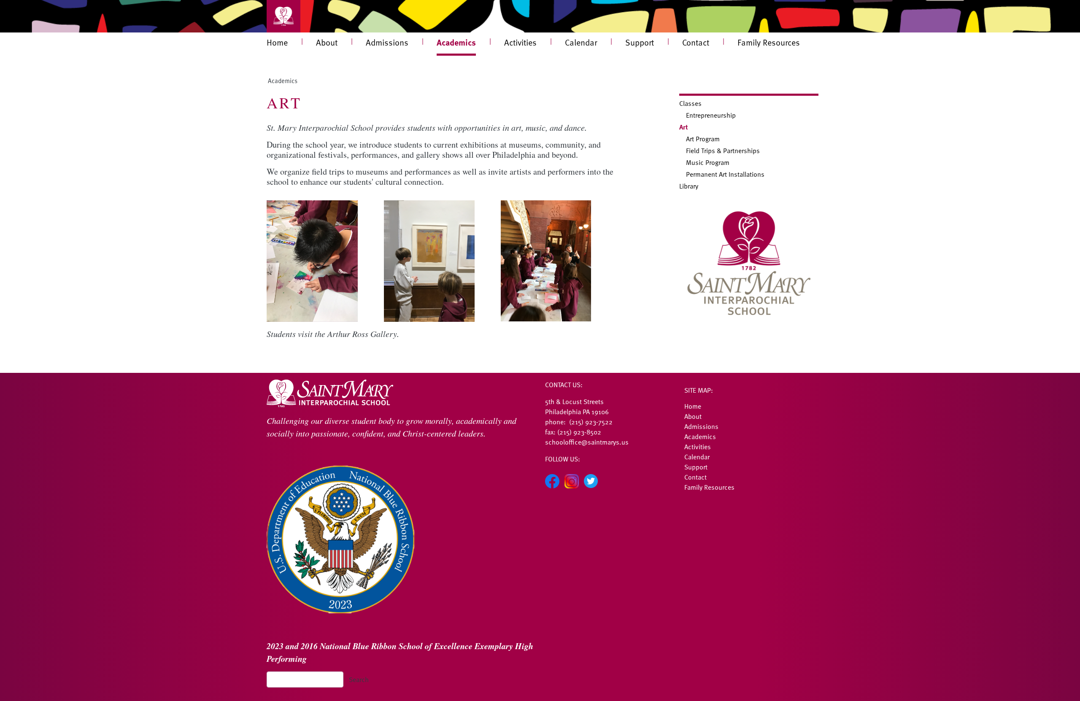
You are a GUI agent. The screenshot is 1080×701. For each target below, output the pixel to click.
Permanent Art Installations (725, 174)
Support (639, 42)
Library (688, 186)
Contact (695, 42)
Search (359, 679)
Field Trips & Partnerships (723, 151)
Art (683, 127)
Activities (520, 42)
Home (277, 42)
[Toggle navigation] (283, 16)
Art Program (703, 139)
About (327, 42)
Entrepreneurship (711, 115)
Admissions (387, 42)
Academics (456, 42)
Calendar (581, 42)
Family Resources (768, 42)
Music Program (707, 162)
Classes (690, 103)
